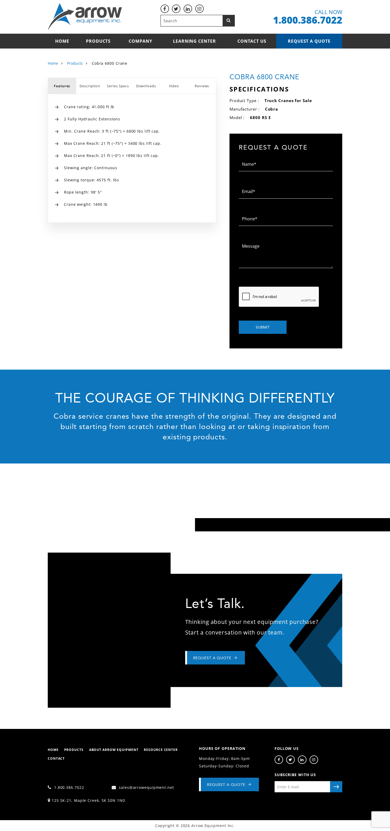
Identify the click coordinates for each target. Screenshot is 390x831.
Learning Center (194, 41)
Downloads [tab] (146, 86)
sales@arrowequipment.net (146, 787)
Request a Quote (309, 41)
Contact (56, 758)
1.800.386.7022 (68, 787)
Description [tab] (90, 86)
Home (62, 41)
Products (98, 41)
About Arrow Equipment (113, 749)
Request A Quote (226, 784)
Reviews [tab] (202, 86)
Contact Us (251, 41)
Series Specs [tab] (118, 86)
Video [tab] (174, 86)
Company (140, 41)
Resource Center (161, 749)
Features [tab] (62, 86)
